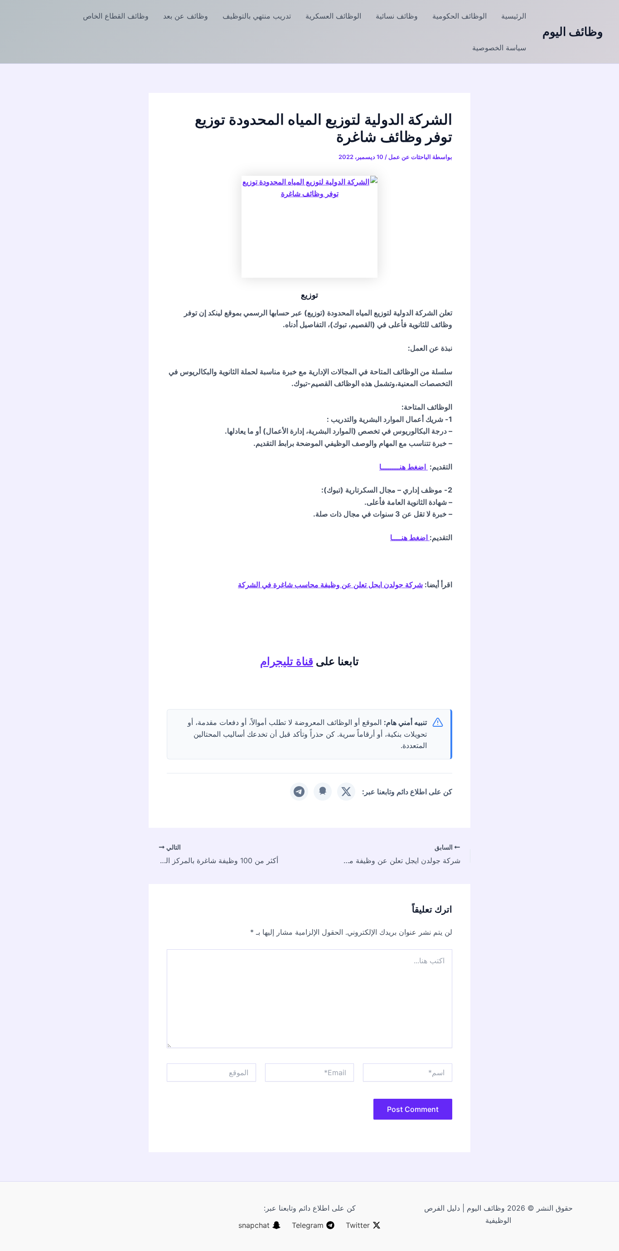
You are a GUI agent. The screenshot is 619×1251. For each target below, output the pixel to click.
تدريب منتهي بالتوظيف (256, 15)
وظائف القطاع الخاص (116, 15)
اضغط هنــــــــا (403, 466)
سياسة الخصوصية (499, 47)
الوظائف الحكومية (459, 15)
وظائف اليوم (572, 31)
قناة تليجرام (286, 661)
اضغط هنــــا (410, 537)
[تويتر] (346, 791)
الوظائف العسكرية (333, 15)
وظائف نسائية (397, 15)
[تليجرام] (299, 791)
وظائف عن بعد (185, 15)
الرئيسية (513, 15)
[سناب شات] (323, 791)
